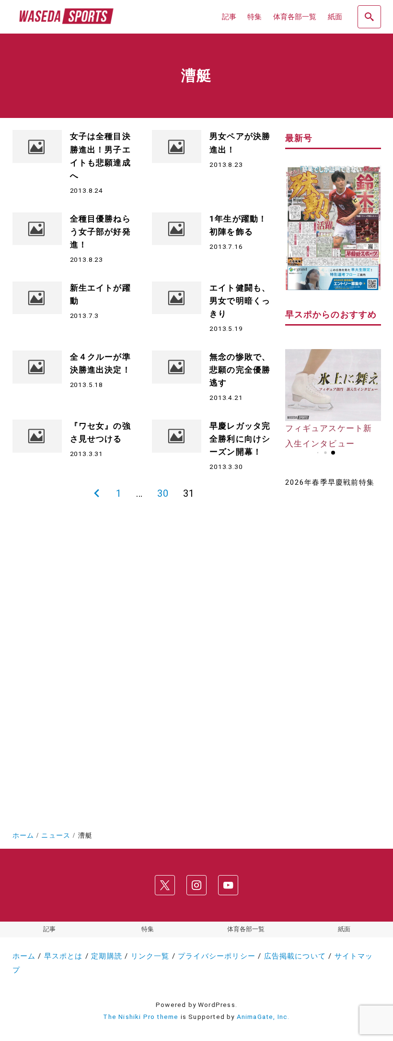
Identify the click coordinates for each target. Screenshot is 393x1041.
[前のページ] (96, 494)
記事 (49, 929)
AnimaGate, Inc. (263, 1016)
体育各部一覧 (246, 929)
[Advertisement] (333, 650)
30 (163, 493)
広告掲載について (295, 956)
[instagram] (196, 885)
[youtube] (228, 885)
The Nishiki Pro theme (140, 1016)
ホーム (24, 956)
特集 (147, 929)
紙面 (344, 929)
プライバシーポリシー (216, 956)
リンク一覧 (150, 956)
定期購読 (106, 956)
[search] (369, 16)
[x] (165, 885)
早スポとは (63, 956)
